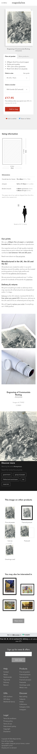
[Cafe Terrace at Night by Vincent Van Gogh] (10, 586)
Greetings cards (24, 685)
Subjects (22, 699)
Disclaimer (7, 731)
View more (18, 621)
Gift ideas (6, 699)
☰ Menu (4, 3)
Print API (4, 741)
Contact (6, 672)
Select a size (17, 73)
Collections (23, 704)
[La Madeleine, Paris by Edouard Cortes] (27, 605)
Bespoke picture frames (17, 743)
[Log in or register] (30, 3)
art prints (24, 69)
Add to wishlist (12, 118)
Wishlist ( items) (9, 702)
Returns (5, 685)
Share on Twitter (25, 118)
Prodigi (11, 741)
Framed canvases (25, 680)
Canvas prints (23, 677)
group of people (20, 474)
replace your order (18, 304)
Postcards (22, 682)
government (6, 474)
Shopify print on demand (9, 748)
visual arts (6, 484)
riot (23, 479)
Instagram (22, 710)
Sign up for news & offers (18, 649)
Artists (21, 702)
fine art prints (20, 256)
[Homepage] (18, 3)
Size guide (26, 73)
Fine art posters (24, 672)
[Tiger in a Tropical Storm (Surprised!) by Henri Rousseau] (10, 605)
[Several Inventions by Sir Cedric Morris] (27, 589)
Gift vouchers (7, 697)
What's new (23, 688)
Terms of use (7, 724)
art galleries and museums (17, 274)
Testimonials (7, 677)
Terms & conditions (9, 718)
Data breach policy (9, 726)
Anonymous (18, 51)
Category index (24, 707)
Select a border (10, 85)
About (5, 674)
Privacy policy (8, 721)
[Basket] (34, 3)
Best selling (23, 697)
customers (28, 280)
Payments (6, 680)
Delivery (4, 296)
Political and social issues (10, 479)
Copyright (6, 729)
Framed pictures (24, 674)
